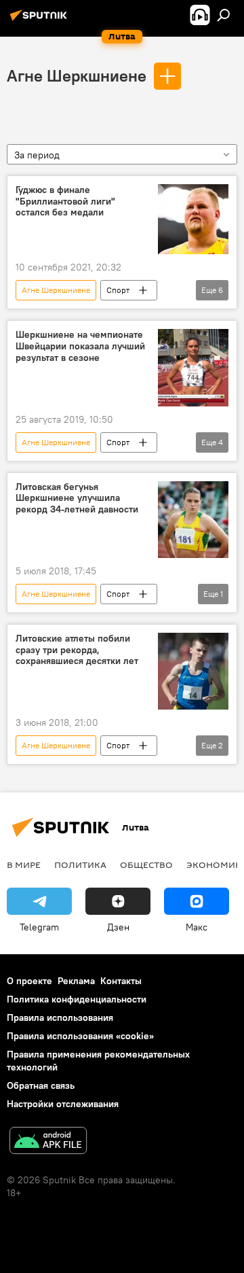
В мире (24, 864)
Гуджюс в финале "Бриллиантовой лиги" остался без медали (65, 201)
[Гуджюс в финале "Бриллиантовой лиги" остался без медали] (193, 219)
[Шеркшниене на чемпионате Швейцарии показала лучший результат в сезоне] (193, 367)
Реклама (76, 981)
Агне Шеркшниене (76, 75)
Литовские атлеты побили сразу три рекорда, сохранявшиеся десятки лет (77, 650)
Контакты (121, 981)
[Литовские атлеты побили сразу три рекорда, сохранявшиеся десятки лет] (193, 671)
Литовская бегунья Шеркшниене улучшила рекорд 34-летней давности (77, 498)
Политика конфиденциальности (76, 999)
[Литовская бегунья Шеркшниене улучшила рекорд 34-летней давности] (193, 519)
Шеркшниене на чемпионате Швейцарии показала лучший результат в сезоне (80, 346)
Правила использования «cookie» (80, 1036)
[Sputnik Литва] (41, 20)
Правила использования (60, 1017)
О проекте (29, 981)
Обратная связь (41, 1085)
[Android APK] (48, 1142)
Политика (80, 864)
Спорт (117, 290)
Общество (146, 864)
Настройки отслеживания (63, 1104)
